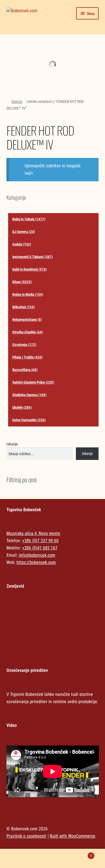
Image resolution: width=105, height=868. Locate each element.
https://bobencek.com (36, 562)
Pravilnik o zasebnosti (26, 836)
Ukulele (22, 407)
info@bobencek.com (37, 555)
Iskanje (12, 444)
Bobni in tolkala (28, 219)
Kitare (22, 282)
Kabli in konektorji (29, 269)
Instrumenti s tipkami (32, 257)
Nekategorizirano (52, 51)
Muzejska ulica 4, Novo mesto (33, 533)
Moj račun (17, 858)
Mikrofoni (23, 307)
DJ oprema (23, 232)
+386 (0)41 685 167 (39, 548)
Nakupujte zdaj (52, 68)
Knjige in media (27, 294)
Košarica (81, 854)
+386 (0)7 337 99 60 (40, 540)
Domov (16, 101)
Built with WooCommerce (72, 836)
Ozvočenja (24, 345)
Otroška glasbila (27, 332)
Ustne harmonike (29, 420)
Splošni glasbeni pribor (33, 382)
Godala (21, 244)
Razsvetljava (25, 370)
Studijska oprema (29, 395)
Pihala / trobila (27, 357)
